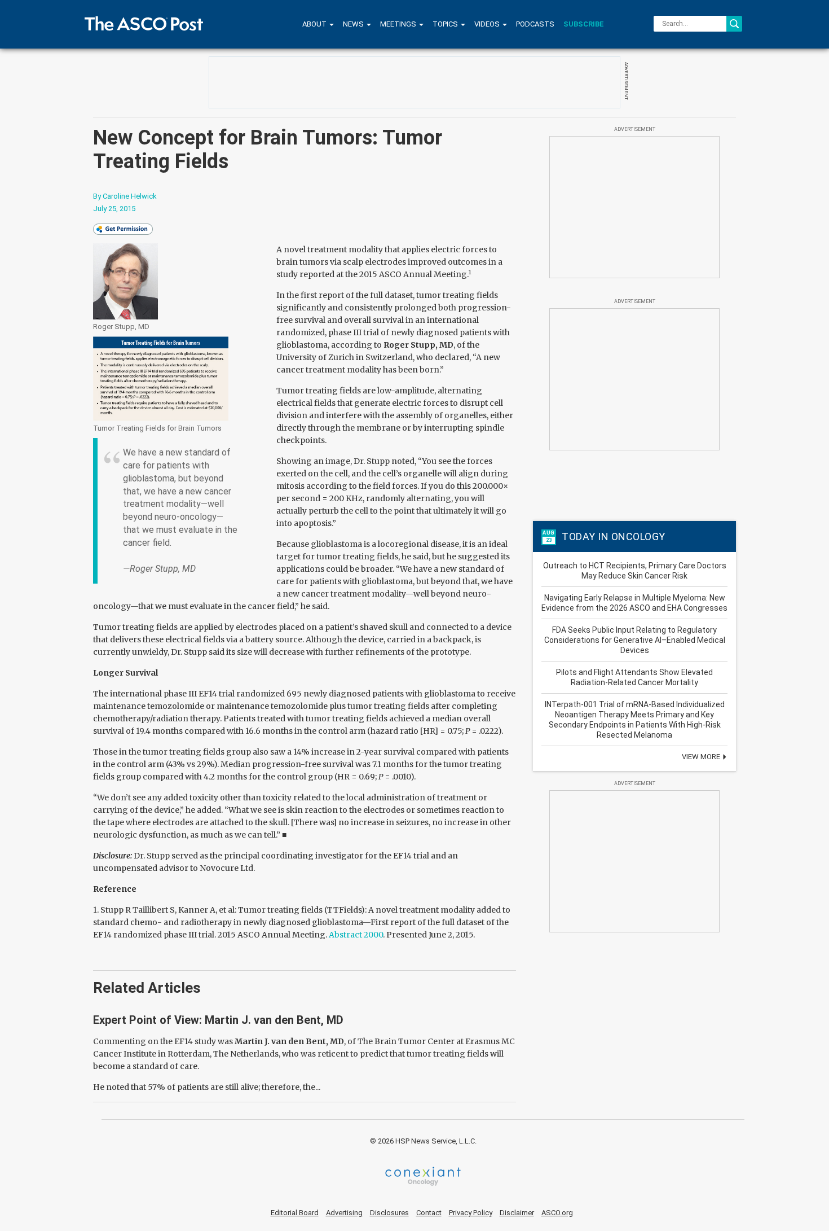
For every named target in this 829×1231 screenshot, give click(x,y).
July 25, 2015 (114, 208)
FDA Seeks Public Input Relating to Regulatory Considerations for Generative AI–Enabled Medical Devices (634, 640)
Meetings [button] (399, 24)
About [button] (315, 24)
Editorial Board (295, 1212)
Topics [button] (446, 24)
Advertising (344, 1212)
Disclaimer (517, 1212)
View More (702, 756)
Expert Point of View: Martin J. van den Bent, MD (218, 1020)
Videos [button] (487, 24)
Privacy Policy (470, 1212)
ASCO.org (557, 1212)
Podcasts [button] (535, 24)
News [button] (354, 24)
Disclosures (389, 1212)
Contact (429, 1212)
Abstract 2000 (356, 935)
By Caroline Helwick (125, 196)
